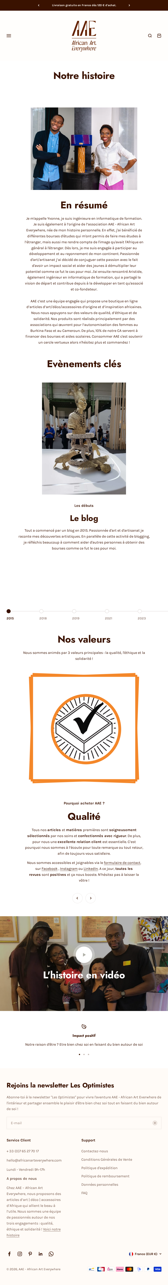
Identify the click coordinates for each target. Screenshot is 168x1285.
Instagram (69, 868)
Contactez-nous (94, 1151)
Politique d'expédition (99, 1168)
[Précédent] (38, 5)
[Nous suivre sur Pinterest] (30, 1254)
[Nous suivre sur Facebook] (9, 1254)
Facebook (50, 868)
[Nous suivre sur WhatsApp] (51, 1254)
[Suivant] (129, 5)
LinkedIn (91, 868)
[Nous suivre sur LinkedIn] (40, 1254)
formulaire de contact (122, 862)
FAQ (84, 1193)
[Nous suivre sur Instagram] (20, 1254)
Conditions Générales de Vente (106, 1159)
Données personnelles (99, 1184)
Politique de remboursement (105, 1176)
